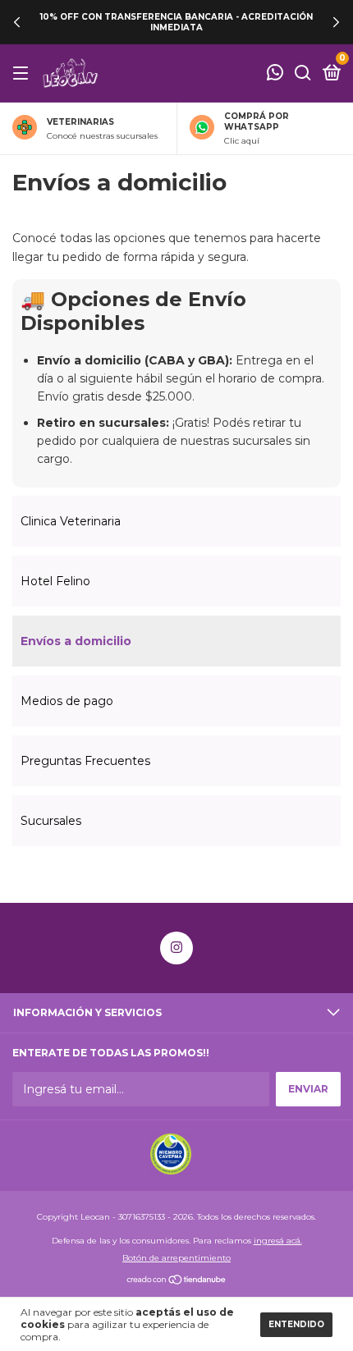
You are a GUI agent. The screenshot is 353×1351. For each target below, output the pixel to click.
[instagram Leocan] (176, 948)
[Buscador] (303, 73)
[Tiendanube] (177, 1281)
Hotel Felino (55, 581)
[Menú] (23, 73)
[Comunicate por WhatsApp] (275, 74)
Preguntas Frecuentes (85, 760)
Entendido (296, 1324)
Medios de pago (67, 701)
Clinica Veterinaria (71, 521)
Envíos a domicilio (76, 641)
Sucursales (51, 820)
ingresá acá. (278, 1240)
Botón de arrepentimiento (176, 1258)
